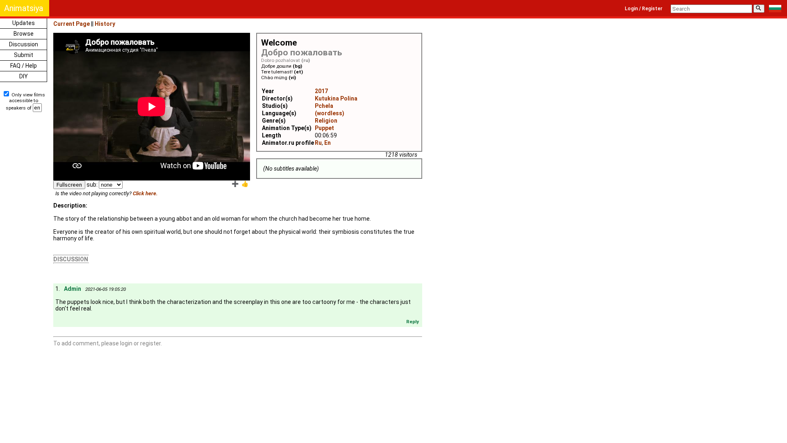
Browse (24, 33)
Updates (23, 23)
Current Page (71, 24)
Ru (318, 142)
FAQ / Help (23, 65)
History (105, 24)
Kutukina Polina (336, 98)
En (327, 142)
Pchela (324, 106)
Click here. (145, 193)
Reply (412, 321)
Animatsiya (23, 8)
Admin (72, 288)
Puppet (324, 128)
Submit (23, 55)
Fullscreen (69, 185)
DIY (23, 76)
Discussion (23, 44)
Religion (326, 120)
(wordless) (329, 113)
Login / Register (643, 8)
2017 (321, 91)
